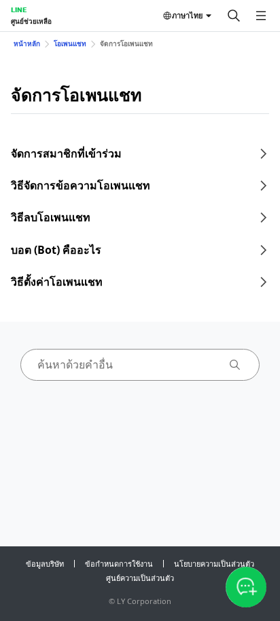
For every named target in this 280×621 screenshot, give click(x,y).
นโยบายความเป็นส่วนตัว (214, 564)
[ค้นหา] (233, 15)
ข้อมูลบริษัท (45, 564)
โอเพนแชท (70, 43)
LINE (19, 9)
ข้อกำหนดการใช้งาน (119, 564)
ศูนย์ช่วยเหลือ (31, 21)
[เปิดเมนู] (261, 15)
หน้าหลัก (27, 43)
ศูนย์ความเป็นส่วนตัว (140, 578)
